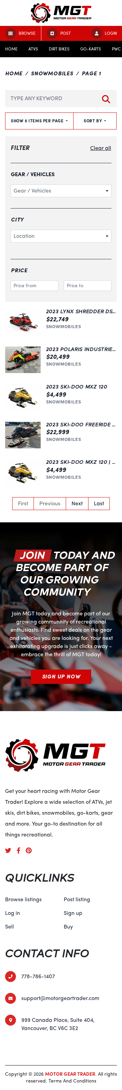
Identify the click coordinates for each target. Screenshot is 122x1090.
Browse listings (23, 899)
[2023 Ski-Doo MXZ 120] (23, 397)
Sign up (73, 913)
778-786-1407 (38, 976)
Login (111, 33)
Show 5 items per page (38, 121)
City (17, 220)
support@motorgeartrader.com (60, 998)
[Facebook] (21, 850)
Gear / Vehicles (33, 174)
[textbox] (61, 191)
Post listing (77, 899)
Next (77, 504)
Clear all (100, 148)
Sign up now (61, 677)
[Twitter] (11, 850)
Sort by (93, 121)
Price (19, 270)
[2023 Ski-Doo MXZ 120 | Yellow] (23, 472)
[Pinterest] (31, 850)
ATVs (33, 49)
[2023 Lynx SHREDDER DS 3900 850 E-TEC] (23, 322)
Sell (9, 927)
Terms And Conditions (72, 1081)
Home (11, 49)
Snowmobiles (52, 74)
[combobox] (61, 190)
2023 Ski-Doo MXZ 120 (76, 387)
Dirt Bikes (59, 49)
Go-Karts (90, 49)
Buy (68, 927)
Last (99, 504)
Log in (12, 913)
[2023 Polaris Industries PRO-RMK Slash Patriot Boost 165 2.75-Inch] (23, 360)
